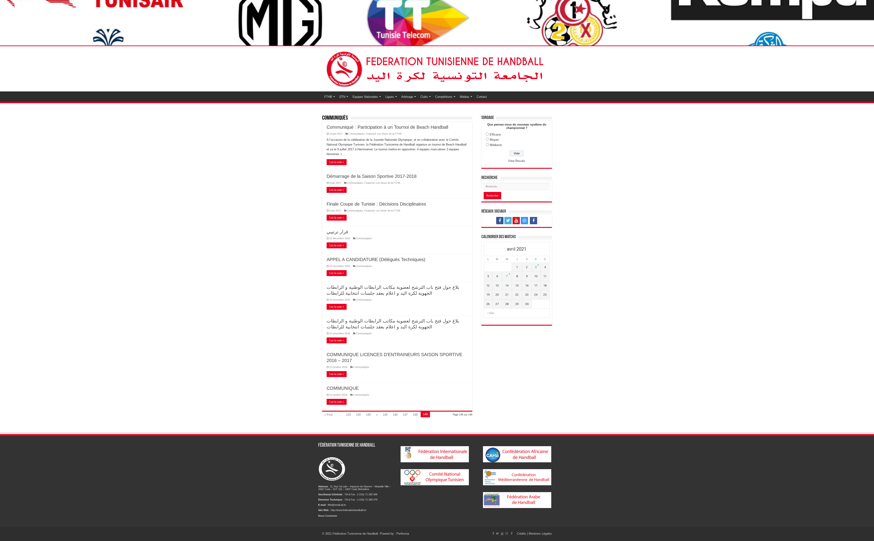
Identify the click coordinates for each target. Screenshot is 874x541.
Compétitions (443, 96)
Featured (371, 133)
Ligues (389, 96)
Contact (482, 96)
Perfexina (402, 533)
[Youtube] (516, 220)
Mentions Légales (540, 533)
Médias (464, 96)
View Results (516, 161)
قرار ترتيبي (337, 231)
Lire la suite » (336, 162)
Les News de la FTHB (389, 133)
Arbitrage (407, 96)
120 (348, 414)
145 (385, 414)
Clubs (424, 96)
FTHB (328, 96)
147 (405, 414)
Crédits (522, 533)
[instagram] (524, 220)
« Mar (490, 313)
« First (328, 414)
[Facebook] (499, 220)
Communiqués (356, 133)
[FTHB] (437, 68)
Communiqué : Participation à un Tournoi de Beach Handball (387, 127)
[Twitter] (508, 220)
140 (368, 414)
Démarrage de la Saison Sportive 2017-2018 (372, 176)
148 (415, 414)
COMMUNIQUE (343, 388)
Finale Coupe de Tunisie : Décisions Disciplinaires (376, 203)
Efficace (495, 134)
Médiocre (496, 145)
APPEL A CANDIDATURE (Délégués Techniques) (376, 259)
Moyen (494, 139)
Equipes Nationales (365, 96)
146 (395, 414)
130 (358, 414)
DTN (342, 96)
